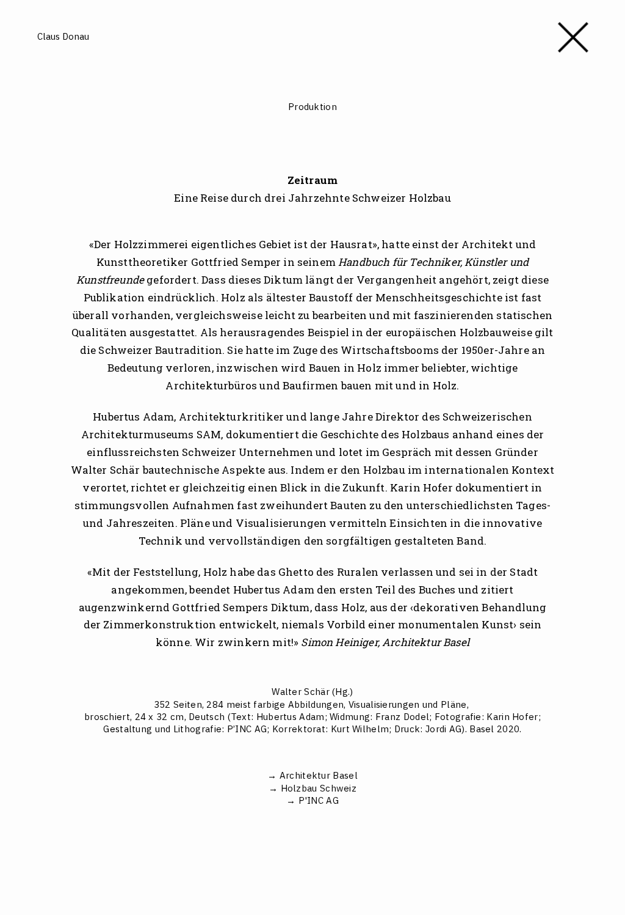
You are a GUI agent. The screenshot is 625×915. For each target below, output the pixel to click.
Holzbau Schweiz (319, 788)
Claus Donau (63, 36)
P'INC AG (318, 800)
